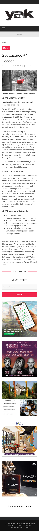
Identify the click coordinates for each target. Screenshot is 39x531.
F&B (18, 524)
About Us (8, 524)
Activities (28, 526)
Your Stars (19, 526)
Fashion (32, 524)
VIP (14, 524)
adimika (29, 66)
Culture (24, 524)
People (26, 528)
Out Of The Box (17, 528)
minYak (10, 526)
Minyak (6, 48)
